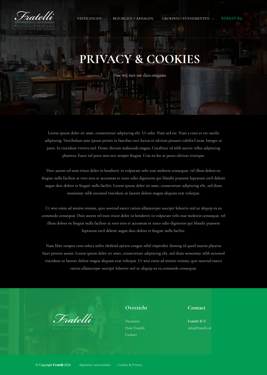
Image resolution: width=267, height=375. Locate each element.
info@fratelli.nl (199, 328)
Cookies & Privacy (129, 365)
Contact (131, 335)
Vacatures (132, 321)
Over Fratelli (135, 328)
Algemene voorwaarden (95, 365)
